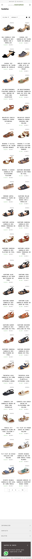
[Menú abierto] (3, 5)
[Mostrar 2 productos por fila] (29, 17)
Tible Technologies (16, 558)
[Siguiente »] (26, 490)
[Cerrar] (28, 544)
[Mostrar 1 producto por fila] (26, 17)
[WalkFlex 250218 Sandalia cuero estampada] (8, 108)
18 (22, 490)
